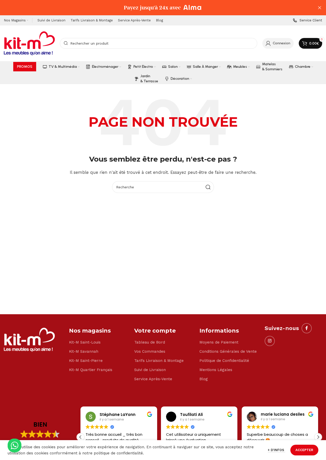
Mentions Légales (215, 369)
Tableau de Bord (149, 342)
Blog (203, 379)
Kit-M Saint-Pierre (86, 360)
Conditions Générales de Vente (228, 351)
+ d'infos (276, 450)
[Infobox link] (307, 20)
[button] (318, 437)
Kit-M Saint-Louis (85, 342)
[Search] (208, 187)
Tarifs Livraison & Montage (159, 360)
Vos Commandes (149, 351)
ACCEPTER (304, 450)
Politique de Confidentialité (224, 360)
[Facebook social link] (307, 328)
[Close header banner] (319, 7)
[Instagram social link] (270, 341)
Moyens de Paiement (218, 342)
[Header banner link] (155, 7)
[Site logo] (29, 43)
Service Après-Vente (153, 379)
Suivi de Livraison (150, 369)
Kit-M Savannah (83, 351)
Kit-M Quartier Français (90, 369)
